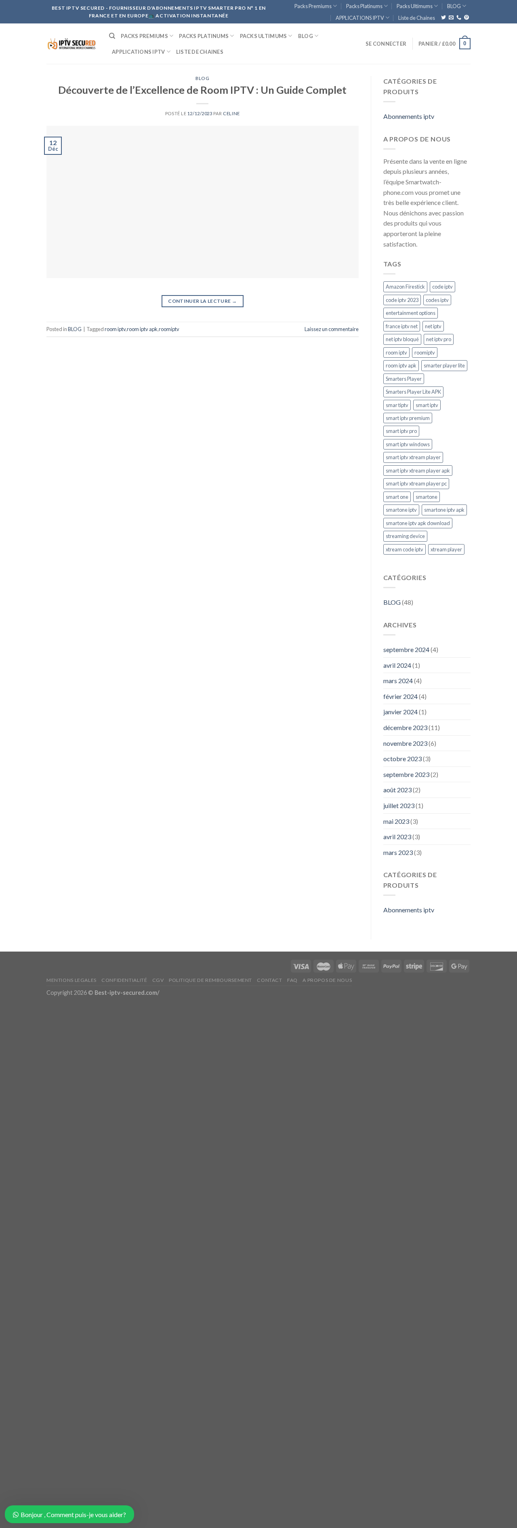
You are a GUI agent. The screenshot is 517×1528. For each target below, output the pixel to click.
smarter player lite (444, 365)
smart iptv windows (408, 444)
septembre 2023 (406, 774)
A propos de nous (327, 980)
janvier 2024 (400, 711)
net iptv (433, 326)
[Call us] (458, 18)
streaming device (405, 536)
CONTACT (269, 980)
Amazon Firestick (405, 286)
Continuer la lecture (202, 301)
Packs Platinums (364, 6)
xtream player (446, 549)
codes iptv (437, 300)
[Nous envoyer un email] (451, 18)
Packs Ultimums (415, 6)
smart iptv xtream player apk (418, 470)
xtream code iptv (404, 549)
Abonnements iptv (408, 116)
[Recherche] (112, 36)
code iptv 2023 (402, 300)
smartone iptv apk (444, 510)
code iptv (442, 286)
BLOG (454, 6)
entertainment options (410, 313)
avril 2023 (397, 836)
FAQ (292, 980)
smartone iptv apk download (418, 523)
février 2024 (400, 696)
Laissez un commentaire (332, 329)
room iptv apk (142, 329)
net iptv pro (438, 339)
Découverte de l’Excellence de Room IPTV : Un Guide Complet (202, 90)
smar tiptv (397, 405)
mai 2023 (396, 821)
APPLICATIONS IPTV (360, 18)
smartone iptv (401, 510)
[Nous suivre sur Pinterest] (466, 18)
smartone (426, 497)
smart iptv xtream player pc (416, 483)
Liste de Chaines (416, 18)
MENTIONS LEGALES (71, 980)
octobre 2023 (402, 758)
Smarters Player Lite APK (413, 391)
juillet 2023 (398, 805)
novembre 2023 (405, 743)
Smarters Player (404, 379)
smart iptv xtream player (413, 457)
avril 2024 (397, 665)
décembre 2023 (405, 727)
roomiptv (169, 329)
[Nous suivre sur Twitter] (443, 18)
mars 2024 (398, 680)
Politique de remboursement (210, 980)
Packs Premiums (313, 6)
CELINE (231, 113)
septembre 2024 (406, 649)
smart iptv (427, 405)
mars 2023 (398, 852)
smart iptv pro (401, 431)
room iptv (115, 329)
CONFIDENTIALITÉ (124, 980)
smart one (397, 497)
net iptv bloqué (402, 339)
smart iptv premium (408, 418)
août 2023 (397, 790)
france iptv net (402, 326)
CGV (158, 980)
